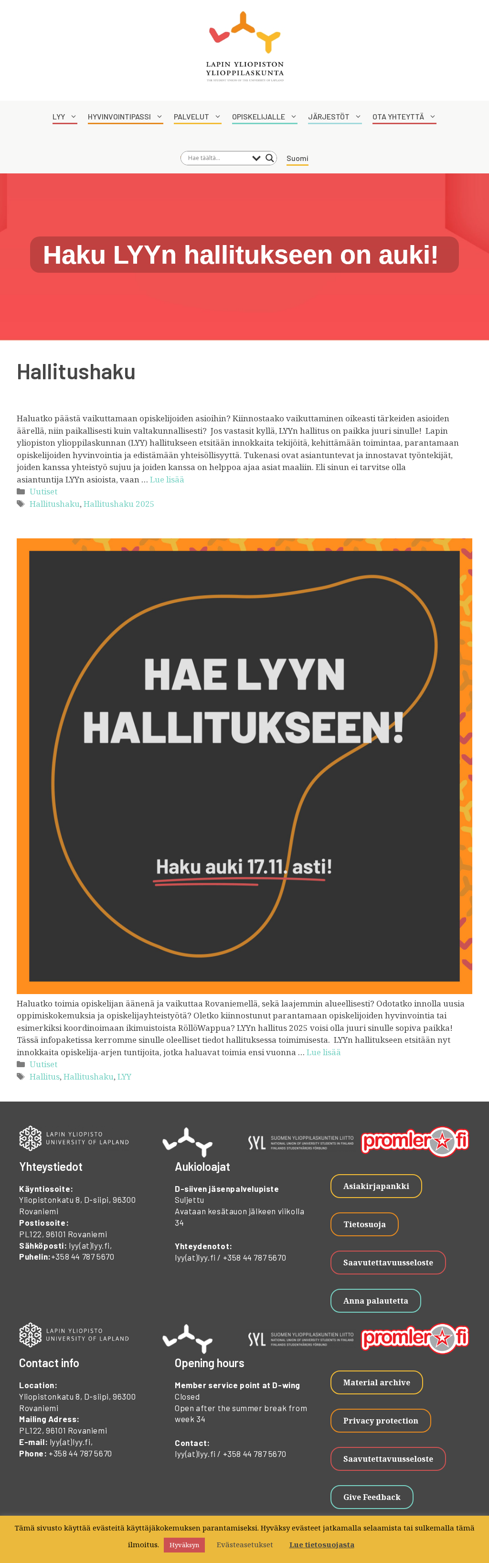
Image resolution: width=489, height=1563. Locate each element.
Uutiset (43, 491)
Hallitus (45, 1076)
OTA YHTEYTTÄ (398, 116)
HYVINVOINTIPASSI (119, 116)
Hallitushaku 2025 (119, 503)
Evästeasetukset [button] (245, 1544)
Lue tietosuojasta (321, 1544)
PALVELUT (191, 116)
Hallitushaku (55, 503)
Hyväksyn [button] (184, 1545)
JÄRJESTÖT (329, 116)
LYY (59, 116)
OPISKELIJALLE (258, 116)
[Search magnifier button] (269, 158)
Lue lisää (167, 479)
